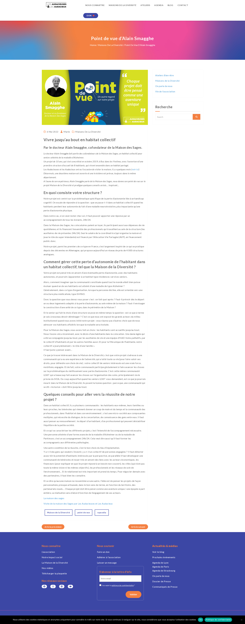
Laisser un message (107, 562)
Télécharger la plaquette (54, 573)
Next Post (138, 526)
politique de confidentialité (123, 585)
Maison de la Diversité (58, 512)
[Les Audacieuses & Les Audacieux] (60, 5)
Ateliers (145, 5)
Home (93, 45)
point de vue (83, 512)
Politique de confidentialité (218, 619)
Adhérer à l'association (109, 557)
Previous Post (53, 526)
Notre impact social (52, 557)
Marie (67, 131)
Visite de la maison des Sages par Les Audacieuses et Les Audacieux (78, 503)
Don (89, 15)
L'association (48, 551)
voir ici (135, 169)
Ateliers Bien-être (164, 75)
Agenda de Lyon (160, 562)
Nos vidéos (47, 568)
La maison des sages (54, 498)
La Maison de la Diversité (55, 562)
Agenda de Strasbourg (163, 570)
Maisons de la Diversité (122, 5)
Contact (183, 5)
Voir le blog (158, 551)
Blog (170, 5)
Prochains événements (163, 557)
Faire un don (103, 551)
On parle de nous (164, 86)
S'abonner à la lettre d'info (115, 571)
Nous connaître (95, 5)
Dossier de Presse (161, 581)
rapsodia (101, 512)
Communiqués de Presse (164, 586)
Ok (200, 619)
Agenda (158, 5)
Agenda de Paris (160, 566)
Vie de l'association (165, 91)
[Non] (241, 619)
